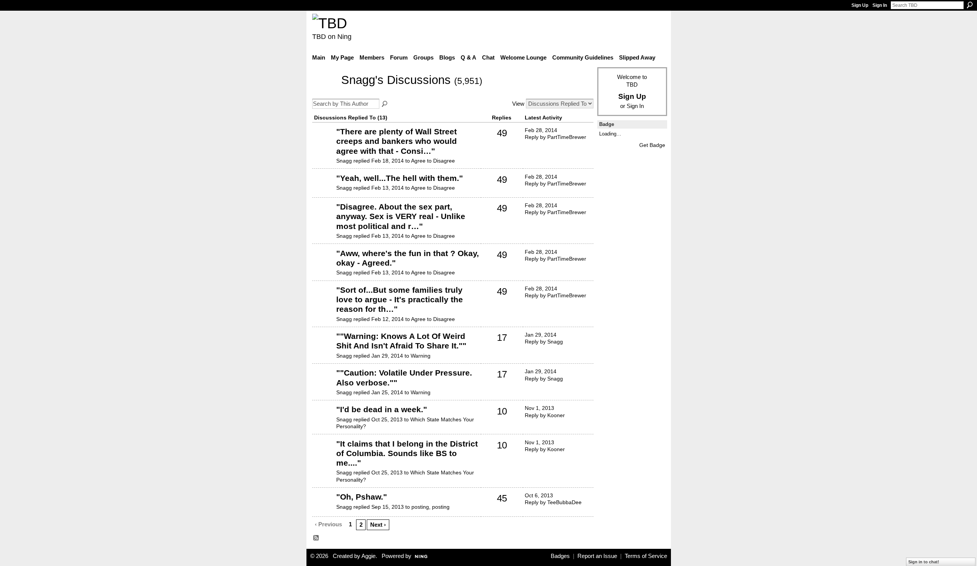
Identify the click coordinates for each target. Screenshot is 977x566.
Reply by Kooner (545, 415)
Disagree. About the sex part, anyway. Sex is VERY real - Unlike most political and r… (400, 216)
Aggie (368, 556)
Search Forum (385, 104)
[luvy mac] (323, 143)
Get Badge (652, 145)
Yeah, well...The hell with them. (399, 178)
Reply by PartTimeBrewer (555, 137)
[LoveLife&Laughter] (323, 348)
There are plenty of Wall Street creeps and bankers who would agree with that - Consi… (396, 141)
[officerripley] (323, 421)
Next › (378, 524)
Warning (420, 356)
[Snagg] (324, 91)
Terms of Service (646, 556)
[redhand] (323, 508)
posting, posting (430, 507)
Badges (560, 556)
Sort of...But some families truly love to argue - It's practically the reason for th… (399, 299)
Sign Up (859, 5)
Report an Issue (597, 556)
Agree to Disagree (433, 161)
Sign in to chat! (923, 562)
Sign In (879, 5)
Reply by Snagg (544, 342)
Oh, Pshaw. (361, 496)
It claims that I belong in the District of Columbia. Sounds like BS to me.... (407, 453)
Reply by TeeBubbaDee (553, 502)
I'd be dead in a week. (381, 409)
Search (970, 5)
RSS (316, 538)
